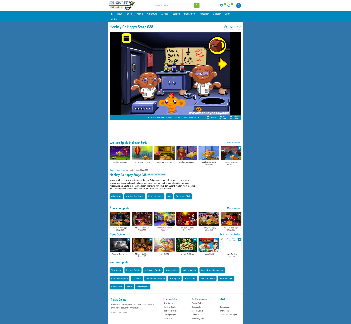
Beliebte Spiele (169, 307)
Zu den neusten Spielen (230, 234)
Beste (129, 14)
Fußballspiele (226, 278)
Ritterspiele (190, 278)
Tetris (129, 287)
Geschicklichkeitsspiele (212, 270)
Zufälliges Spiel (169, 315)
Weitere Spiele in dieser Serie (128, 142)
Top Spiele (116, 270)
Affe (169, 196)
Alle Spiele (167, 318)
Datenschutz (225, 307)
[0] (223, 6)
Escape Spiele (133, 270)
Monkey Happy (155, 196)
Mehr (113, 19)
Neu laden (225, 117)
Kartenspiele (172, 270)
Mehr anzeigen (233, 142)
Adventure (152, 14)
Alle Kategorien (198, 318)
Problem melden (237, 117)
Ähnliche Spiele (119, 208)
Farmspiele (116, 287)
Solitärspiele (143, 287)
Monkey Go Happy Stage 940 (185, 117)
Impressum (224, 311)
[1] (229, 6)
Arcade (164, 14)
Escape (176, 14)
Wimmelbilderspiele (155, 278)
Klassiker (204, 14)
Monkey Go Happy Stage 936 (161, 117)
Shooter (217, 14)
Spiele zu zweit (207, 278)
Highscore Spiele (170, 311)
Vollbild (213, 117)
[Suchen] (196, 5)
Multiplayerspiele (119, 278)
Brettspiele (174, 278)
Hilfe (221, 303)
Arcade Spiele (197, 311)
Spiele (112, 170)
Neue (119, 14)
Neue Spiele (117, 234)
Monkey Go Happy (135, 196)
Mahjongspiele (189, 270)
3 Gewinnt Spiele (153, 270)
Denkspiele (189, 14)
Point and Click (183, 196)
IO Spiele (136, 278)
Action (140, 14)
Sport (227, 14)
